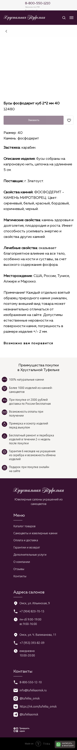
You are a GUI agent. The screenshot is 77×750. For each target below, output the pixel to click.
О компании (21, 561)
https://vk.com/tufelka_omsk (38, 706)
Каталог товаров (24, 526)
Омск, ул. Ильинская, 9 (35, 603)
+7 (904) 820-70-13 (32, 611)
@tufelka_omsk (30, 698)
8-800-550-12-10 (31, 682)
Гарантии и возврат (26, 547)
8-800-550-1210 (37, 3)
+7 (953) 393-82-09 (32, 642)
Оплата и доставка (25, 540)
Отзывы (18, 569)
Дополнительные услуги (29, 554)
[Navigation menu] (71, 17)
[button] (64, 17)
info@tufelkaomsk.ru (33, 690)
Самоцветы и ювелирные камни (35, 533)
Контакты (19, 576)
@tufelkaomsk (29, 714)
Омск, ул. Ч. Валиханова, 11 (38, 634)
